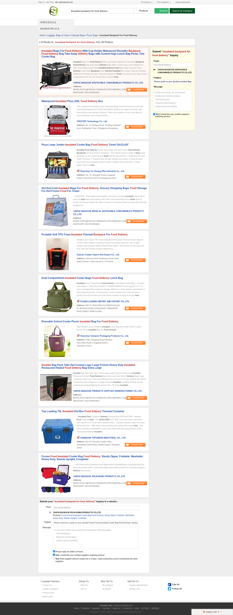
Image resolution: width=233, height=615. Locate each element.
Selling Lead (134, 589)
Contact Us (47, 585)
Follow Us (177, 589)
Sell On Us (133, 581)
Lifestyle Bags (78, 35)
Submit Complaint (50, 589)
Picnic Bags (92, 35)
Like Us (175, 584)
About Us (84, 581)
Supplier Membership (138, 585)
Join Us (83, 589)
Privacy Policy (48, 593)
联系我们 (155, 608)
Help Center (47, 596)
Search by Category (182, 11)
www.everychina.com (123, 605)
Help (137, 608)
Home (42, 35)
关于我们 (145, 608)
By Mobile (107, 589)
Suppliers (96, 608)
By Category (108, 585)
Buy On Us (107, 581)
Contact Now (138, 90)
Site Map (106, 608)
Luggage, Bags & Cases (58, 35)
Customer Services (50, 581)
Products (85, 608)
